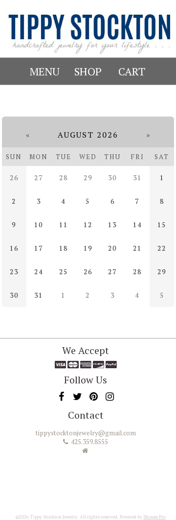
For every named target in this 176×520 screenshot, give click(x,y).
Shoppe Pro (154, 517)
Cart (131, 71)
